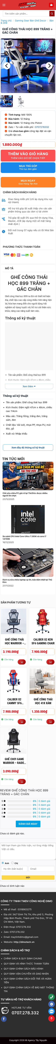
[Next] (49, 65)
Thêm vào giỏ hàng (28, 154)
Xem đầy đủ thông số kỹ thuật (28, 447)
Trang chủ (6, 20)
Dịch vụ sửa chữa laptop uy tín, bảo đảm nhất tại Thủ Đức (27, 581)
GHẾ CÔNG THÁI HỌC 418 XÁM (43, 701)
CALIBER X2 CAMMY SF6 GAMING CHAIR (14, 701)
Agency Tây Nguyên (37, 1040)
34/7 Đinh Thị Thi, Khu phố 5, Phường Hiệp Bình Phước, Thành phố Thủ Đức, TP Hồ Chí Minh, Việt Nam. (28, 918)
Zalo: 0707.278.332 (14, 931)
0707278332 (42, 127)
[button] (4, 4)
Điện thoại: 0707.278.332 (17, 926)
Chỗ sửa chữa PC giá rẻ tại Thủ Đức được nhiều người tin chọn (25, 494)
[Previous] (6, 65)
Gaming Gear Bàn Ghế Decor (30, 20)
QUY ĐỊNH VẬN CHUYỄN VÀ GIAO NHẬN (26, 973)
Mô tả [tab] (9, 268)
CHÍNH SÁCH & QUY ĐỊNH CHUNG (23, 958)
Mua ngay (28, 180)
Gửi (28, 877)
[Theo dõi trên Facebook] (4, 1019)
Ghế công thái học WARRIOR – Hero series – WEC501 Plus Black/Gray (14, 641)
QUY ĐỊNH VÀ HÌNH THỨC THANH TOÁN (26, 963)
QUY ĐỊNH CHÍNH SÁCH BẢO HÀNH (23, 968)
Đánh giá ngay (28, 823)
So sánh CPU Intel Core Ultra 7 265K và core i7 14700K (24, 537)
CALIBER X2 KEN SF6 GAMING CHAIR (43, 641)
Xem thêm (28, 386)
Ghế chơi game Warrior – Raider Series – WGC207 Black (14, 761)
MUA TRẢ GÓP (28, 165)
